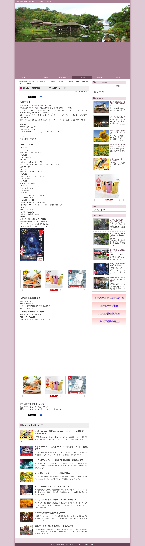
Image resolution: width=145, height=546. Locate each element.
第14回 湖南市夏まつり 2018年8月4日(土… (118, 264)
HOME (24, 77)
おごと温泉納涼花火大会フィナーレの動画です (117, 116)
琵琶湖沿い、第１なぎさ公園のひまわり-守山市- (117, 145)
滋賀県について (121, 77)
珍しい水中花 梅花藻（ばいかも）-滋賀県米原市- (117, 235)
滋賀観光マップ (101, 77)
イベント (82, 77)
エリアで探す (43, 77)
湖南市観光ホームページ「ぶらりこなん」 (35, 319)
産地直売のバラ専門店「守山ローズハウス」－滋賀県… (117, 279)
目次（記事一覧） (99, 92)
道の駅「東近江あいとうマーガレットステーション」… (117, 103)
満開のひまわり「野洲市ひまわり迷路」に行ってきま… (117, 132)
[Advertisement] (72, 58)
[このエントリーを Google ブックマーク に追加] (41, 97)
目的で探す (63, 77)
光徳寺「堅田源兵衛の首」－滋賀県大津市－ (117, 220)
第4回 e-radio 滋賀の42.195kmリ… (117, 159)
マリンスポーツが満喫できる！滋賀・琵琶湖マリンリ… (117, 250)
